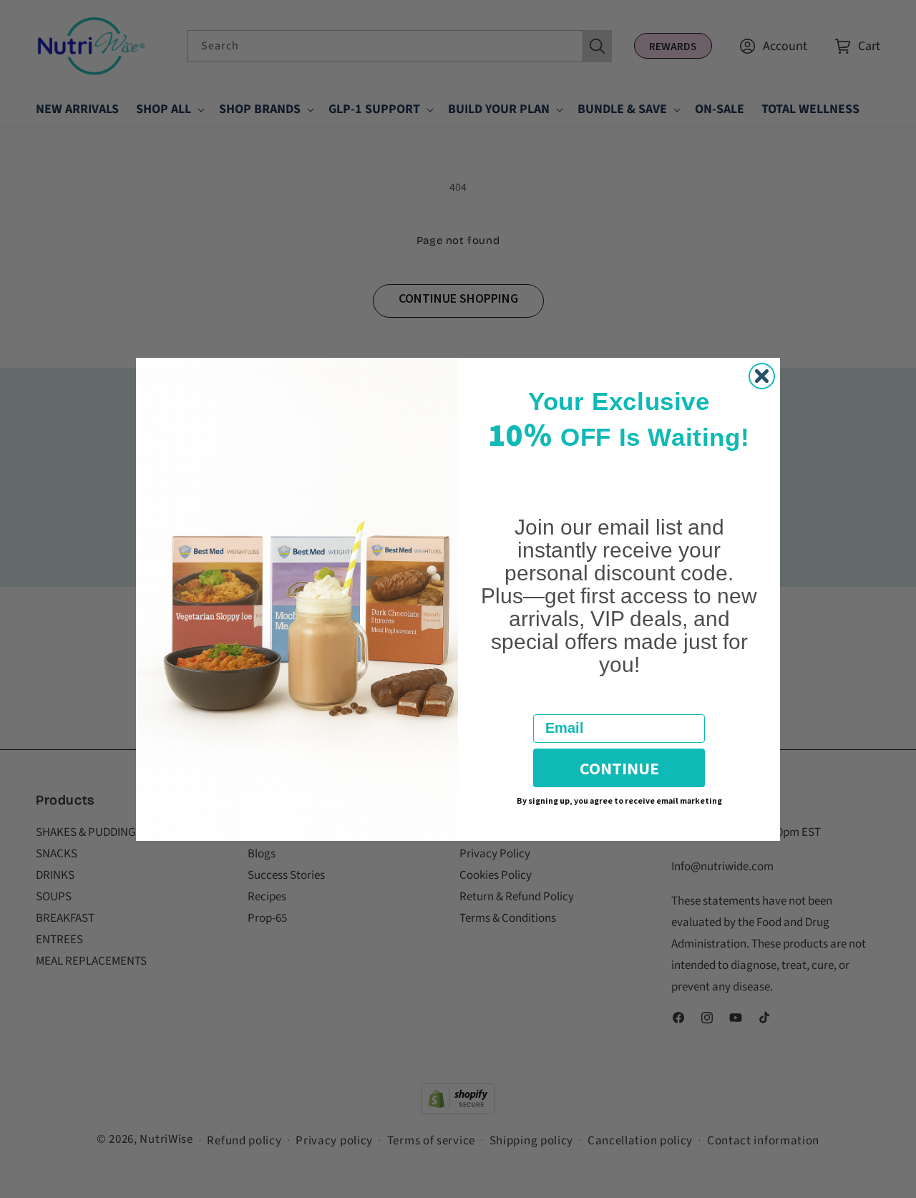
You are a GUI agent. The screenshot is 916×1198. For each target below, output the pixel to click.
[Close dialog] (761, 376)
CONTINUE (619, 767)
